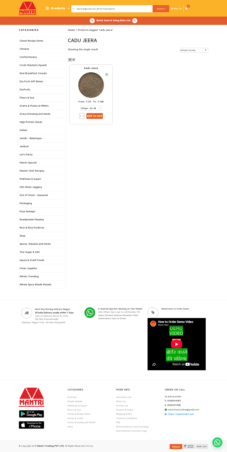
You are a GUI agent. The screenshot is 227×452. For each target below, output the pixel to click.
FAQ (118, 422)
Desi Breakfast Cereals (33, 73)
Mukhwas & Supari (30, 178)
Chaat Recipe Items (31, 40)
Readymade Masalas (32, 219)
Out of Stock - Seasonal (34, 195)
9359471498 (174, 405)
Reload (176, 446)
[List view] (73, 60)
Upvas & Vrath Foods (32, 260)
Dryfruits (25, 89)
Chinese (24, 48)
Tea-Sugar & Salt (30, 252)
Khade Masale (74, 401)
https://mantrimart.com (181, 414)
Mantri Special (28, 162)
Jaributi (24, 146)
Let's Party (26, 154)
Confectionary (28, 57)
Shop (22, 235)
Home (71, 30)
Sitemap (89, 446)
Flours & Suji (27, 97)
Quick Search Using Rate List (113, 20)
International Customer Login (131, 430)
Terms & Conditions (126, 418)
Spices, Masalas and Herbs (35, 243)
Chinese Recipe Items (78, 413)
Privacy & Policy (124, 409)
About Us (121, 401)
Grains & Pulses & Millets (34, 105)
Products (58, 8)
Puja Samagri (27, 211)
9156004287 (174, 400)
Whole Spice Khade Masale (35, 284)
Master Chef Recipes (32, 170)
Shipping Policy (124, 413)
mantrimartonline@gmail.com (183, 409)
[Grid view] (70, 60)
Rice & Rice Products (32, 227)
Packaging (26, 203)
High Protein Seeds (31, 122)
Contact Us (122, 405)
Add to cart (94, 115)
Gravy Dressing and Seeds (35, 113)
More (70, 426)
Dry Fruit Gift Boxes (31, 81)
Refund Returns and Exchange (132, 426)
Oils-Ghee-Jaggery (31, 187)
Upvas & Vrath (75, 418)
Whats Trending (29, 276)
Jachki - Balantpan (31, 138)
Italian (23, 130)
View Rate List (123, 397)
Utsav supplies (28, 268)
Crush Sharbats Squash (33, 65)
